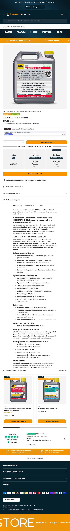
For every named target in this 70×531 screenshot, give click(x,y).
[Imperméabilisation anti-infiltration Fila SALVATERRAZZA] (18, 390)
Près (4, 509)
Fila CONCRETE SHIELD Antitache (16, 26)
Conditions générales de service (16, 509)
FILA (4, 111)
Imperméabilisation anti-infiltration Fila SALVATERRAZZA (17, 410)
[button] (66, 14)
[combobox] (35, 21)
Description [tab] (17, 205)
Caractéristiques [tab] (31, 205)
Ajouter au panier (46, 142)
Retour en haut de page (35, 458)
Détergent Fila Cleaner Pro (47, 409)
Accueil (5, 26)
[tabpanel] (35, 288)
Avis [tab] (41, 205)
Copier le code (39, 7)
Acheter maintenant (35, 174)
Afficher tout (62, 370)
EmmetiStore (10, 505)
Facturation (13, 123)
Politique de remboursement (35, 509)
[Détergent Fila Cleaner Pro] (52, 390)
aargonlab (13, 507)
